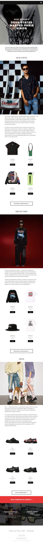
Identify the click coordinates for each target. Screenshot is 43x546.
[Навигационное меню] (41, 2)
